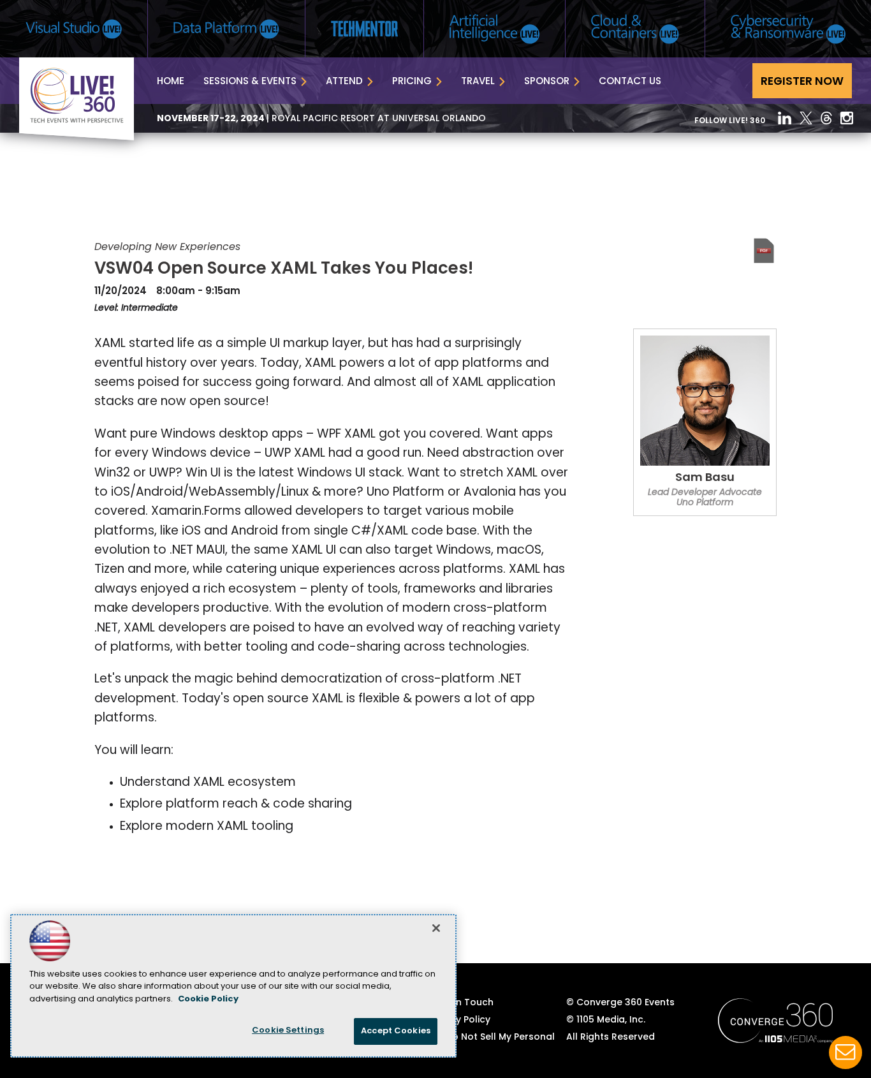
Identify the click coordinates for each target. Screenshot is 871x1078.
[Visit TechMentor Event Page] (364, 29)
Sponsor (546, 82)
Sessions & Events (249, 82)
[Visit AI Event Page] (494, 29)
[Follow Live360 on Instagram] (846, 118)
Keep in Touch (461, 1003)
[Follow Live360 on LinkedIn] (784, 118)
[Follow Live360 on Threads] (826, 118)
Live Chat (845, 1052)
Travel (478, 82)
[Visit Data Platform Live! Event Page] (226, 29)
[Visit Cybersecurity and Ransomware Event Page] (788, 29)
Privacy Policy (459, 1020)
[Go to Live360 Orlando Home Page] (76, 138)
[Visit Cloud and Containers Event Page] (635, 29)
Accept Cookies (395, 1031)
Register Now (802, 82)
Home (170, 82)
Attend (344, 82)
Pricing (412, 82)
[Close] (436, 928)
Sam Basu (705, 478)
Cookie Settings (288, 1030)
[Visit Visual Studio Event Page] (74, 29)
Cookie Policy (208, 999)
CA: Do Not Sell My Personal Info (491, 1043)
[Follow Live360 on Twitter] (806, 118)
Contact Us (630, 82)
